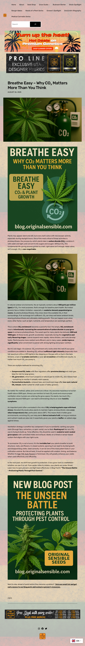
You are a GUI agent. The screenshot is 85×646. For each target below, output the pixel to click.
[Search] (35, 24)
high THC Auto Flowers (26, 454)
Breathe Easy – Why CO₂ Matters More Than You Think (37, 85)
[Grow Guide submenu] (49, 4)
